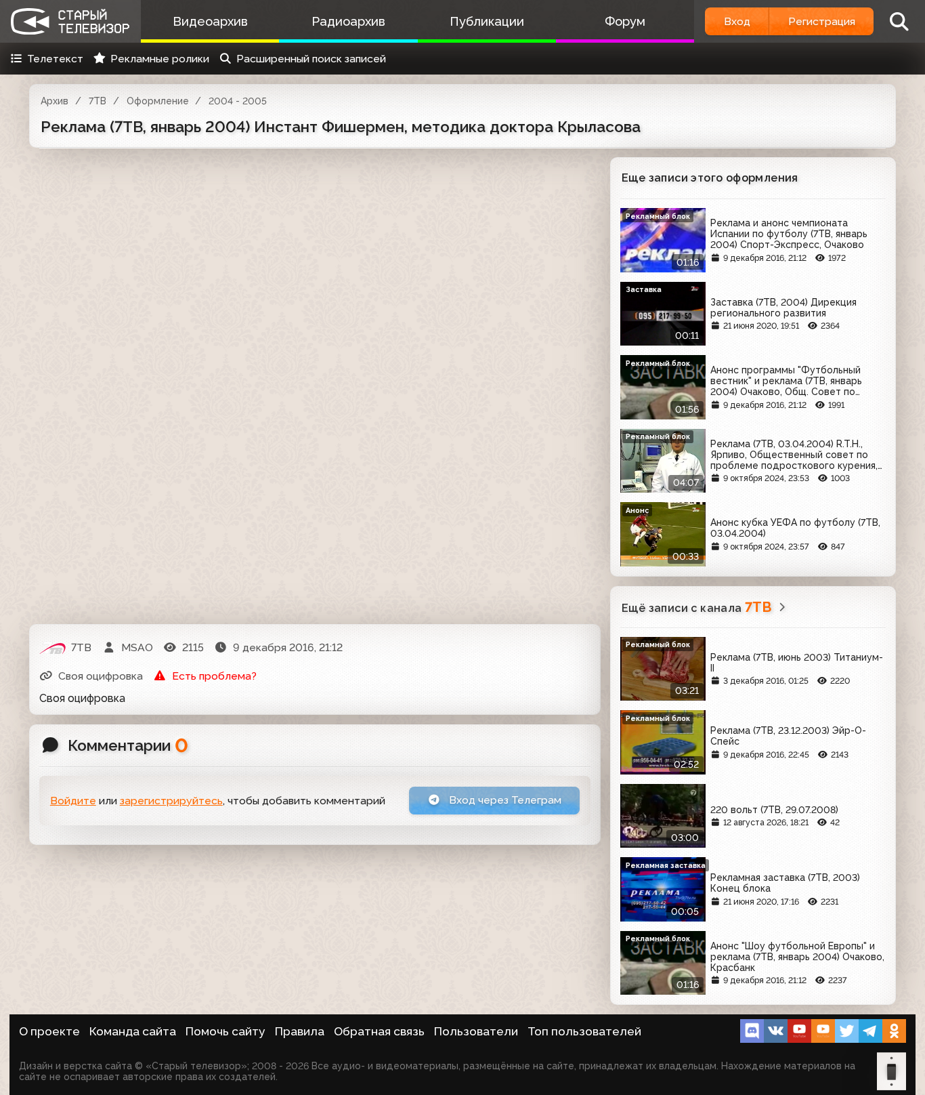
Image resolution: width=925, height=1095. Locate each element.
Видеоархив (210, 21)
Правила (299, 1031)
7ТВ (97, 101)
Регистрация (821, 21)
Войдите (73, 800)
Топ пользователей (584, 1031)
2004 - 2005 (238, 101)
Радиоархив (348, 21)
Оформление (158, 101)
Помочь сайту (225, 1031)
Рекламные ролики (159, 58)
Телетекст (55, 58)
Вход (737, 21)
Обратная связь (379, 1031)
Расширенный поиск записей (311, 58)
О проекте (49, 1031)
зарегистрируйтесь (171, 800)
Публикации (487, 21)
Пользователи (476, 1031)
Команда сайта (132, 1031)
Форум (625, 21)
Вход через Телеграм (503, 799)
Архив (54, 101)
